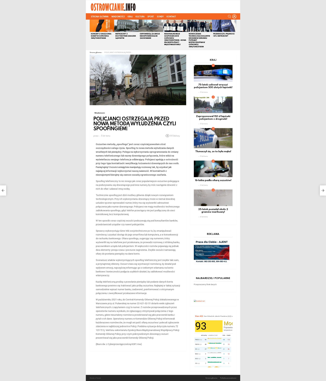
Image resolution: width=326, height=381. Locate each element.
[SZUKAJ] (229, 16)
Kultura (140, 16)
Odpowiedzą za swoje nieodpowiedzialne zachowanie (150, 36)
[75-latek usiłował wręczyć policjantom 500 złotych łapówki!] (213, 73)
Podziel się (93, 58)
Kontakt (171, 16)
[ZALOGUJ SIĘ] (234, 16)
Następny (235, 35)
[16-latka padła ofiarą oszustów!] (213, 169)
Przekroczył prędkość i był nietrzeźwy (224, 35)
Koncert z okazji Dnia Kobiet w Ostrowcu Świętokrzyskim (101, 36)
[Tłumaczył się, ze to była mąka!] (213, 138)
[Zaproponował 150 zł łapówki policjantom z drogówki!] (213, 105)
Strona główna (99, 16)
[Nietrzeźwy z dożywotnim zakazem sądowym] (126, 26)
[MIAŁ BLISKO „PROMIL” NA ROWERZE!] (3, 190)
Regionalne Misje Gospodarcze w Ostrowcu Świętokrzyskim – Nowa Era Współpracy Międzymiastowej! (175, 39)
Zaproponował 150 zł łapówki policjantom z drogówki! (213, 117)
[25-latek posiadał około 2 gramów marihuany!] (213, 197)
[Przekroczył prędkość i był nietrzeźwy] (224, 26)
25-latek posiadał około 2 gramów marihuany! (213, 210)
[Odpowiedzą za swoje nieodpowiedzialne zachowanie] (151, 26)
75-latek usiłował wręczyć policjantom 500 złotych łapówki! (213, 86)
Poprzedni (91, 35)
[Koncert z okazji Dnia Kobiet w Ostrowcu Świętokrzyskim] (102, 26)
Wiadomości (118, 16)
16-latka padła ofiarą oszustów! (213, 180)
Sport (150, 16)
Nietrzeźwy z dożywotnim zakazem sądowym (125, 36)
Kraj (130, 16)
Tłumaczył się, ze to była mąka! (213, 151)
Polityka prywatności (228, 378)
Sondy (160, 16)
